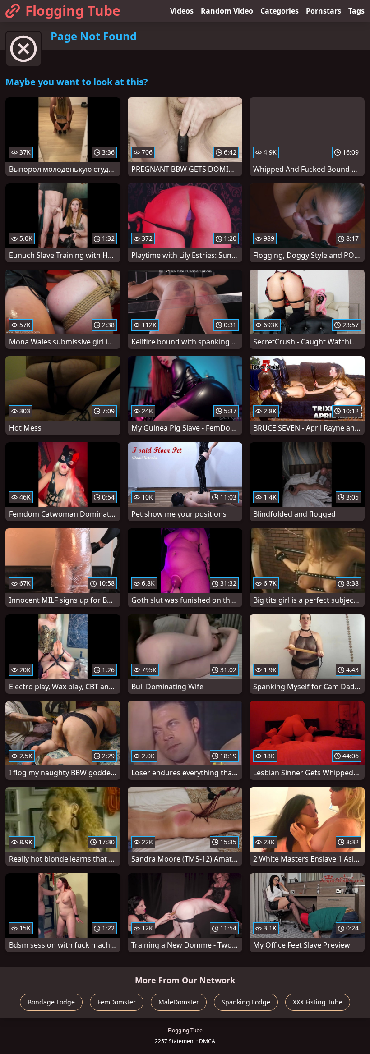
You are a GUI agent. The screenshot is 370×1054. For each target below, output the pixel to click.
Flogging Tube (72, 10)
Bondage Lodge (51, 1002)
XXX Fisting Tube (317, 1002)
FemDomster (116, 1002)
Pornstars (323, 11)
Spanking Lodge (246, 1002)
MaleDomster (178, 1002)
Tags (356, 11)
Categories (279, 11)
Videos (182, 11)
